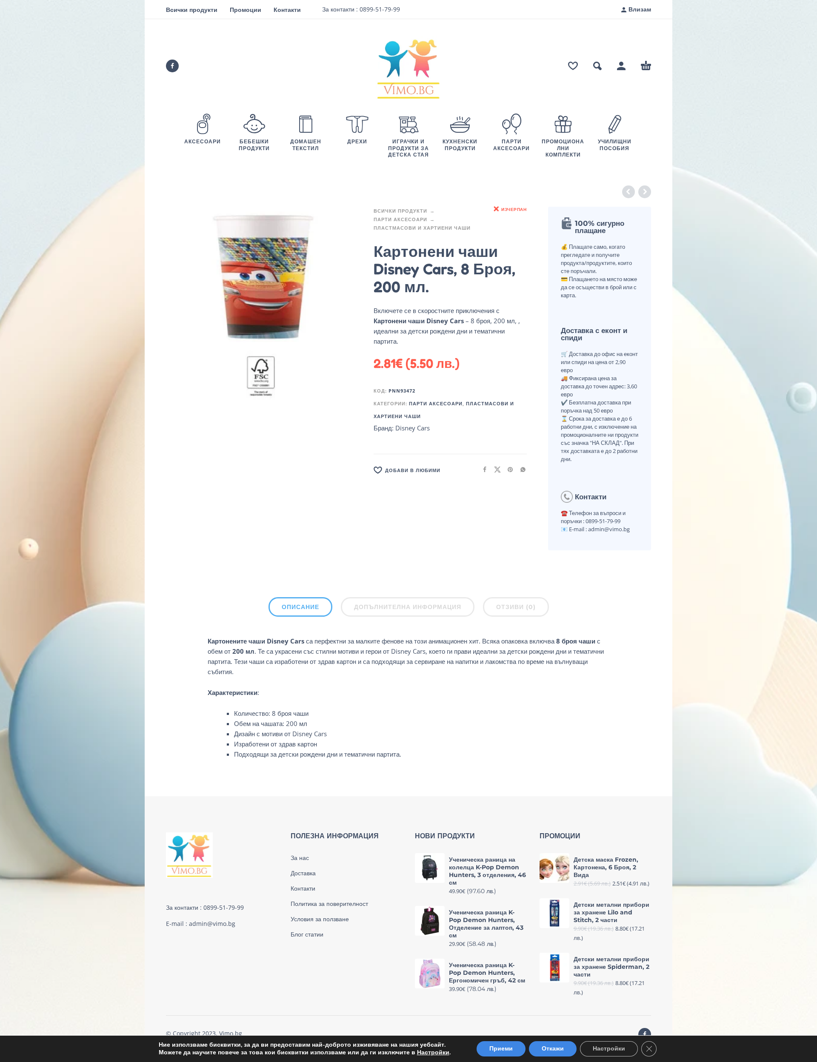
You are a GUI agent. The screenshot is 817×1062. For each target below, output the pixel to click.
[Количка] (646, 66)
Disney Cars (412, 428)
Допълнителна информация (407, 607)
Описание (300, 607)
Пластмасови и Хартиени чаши (422, 228)
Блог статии (307, 934)
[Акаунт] (621, 66)
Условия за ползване (320, 919)
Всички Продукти (400, 211)
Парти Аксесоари (400, 219)
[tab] (300, 608)
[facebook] (172, 66)
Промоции (245, 10)
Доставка (303, 873)
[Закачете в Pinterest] (507, 469)
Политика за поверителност (329, 904)
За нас (300, 858)
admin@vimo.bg (212, 924)
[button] (597, 66)
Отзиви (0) (516, 607)
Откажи (553, 1049)
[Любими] (573, 66)
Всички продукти (191, 10)
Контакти (287, 10)
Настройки (433, 1052)
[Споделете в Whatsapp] (520, 469)
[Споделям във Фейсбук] (482, 469)
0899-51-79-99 (379, 9)
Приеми (501, 1049)
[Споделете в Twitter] (494, 469)
